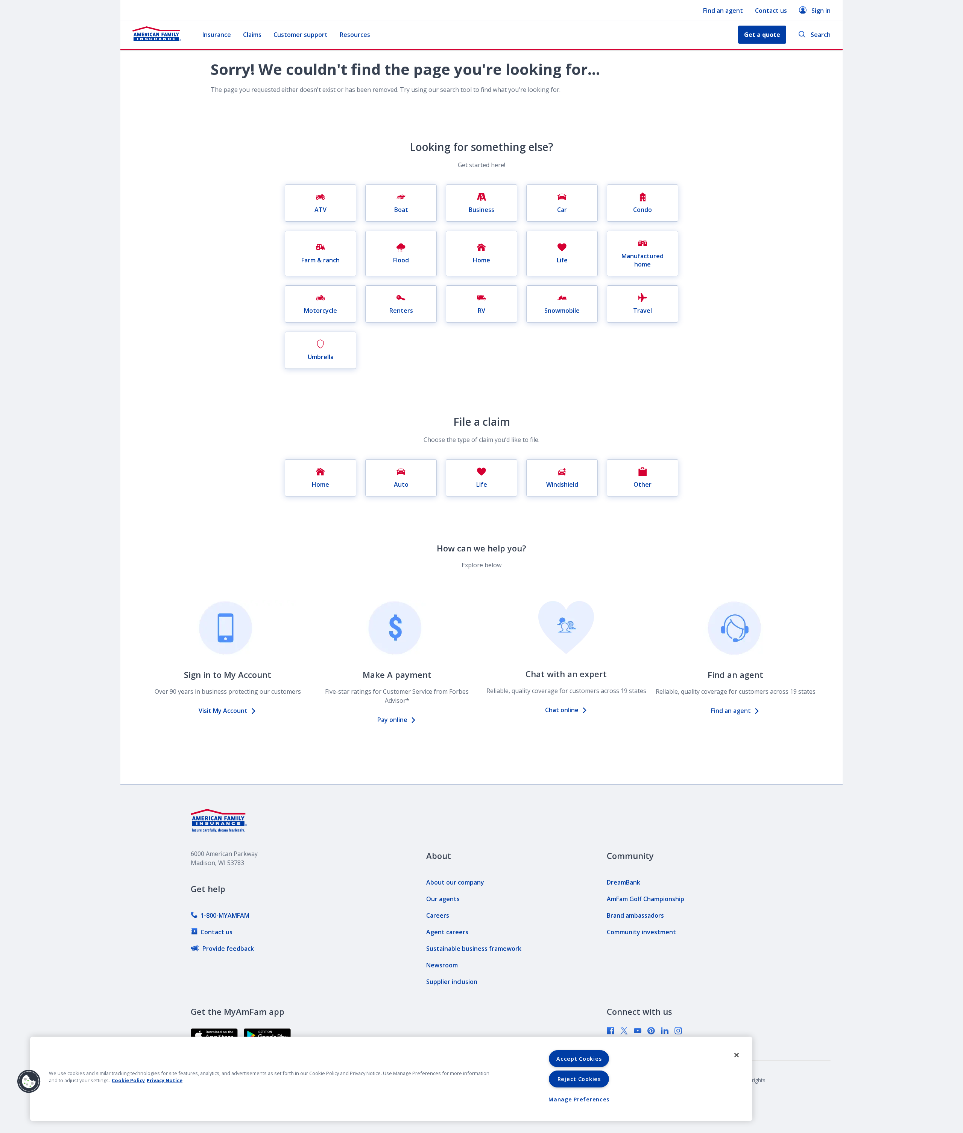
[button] (29, 1081)
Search (821, 34)
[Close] (736, 1055)
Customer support (300, 34)
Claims (252, 34)
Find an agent (723, 10)
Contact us (771, 10)
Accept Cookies (578, 1058)
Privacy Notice (164, 1080)
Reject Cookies (579, 1079)
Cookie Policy (128, 1080)
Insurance (216, 34)
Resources (355, 34)
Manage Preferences (578, 1099)
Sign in (821, 10)
